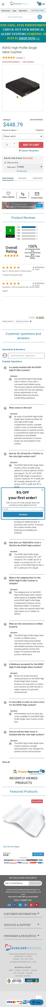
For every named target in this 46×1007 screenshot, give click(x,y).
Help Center (23, 11)
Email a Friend (37, 198)
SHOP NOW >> (29, 38)
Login (14, 11)
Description (22, 178)
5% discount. (22, 171)
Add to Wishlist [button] (8, 197)
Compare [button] (23, 197)
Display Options (7, 321)
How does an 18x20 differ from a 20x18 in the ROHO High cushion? (25, 544)
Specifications (38, 178)
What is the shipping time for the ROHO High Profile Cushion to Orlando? (25, 580)
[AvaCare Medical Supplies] (19, 3)
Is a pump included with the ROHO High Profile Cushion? (25, 368)
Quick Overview (8, 178)
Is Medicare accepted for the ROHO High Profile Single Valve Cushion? (26, 665)
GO (39, 17)
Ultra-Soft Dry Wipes (11, 847)
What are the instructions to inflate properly (26, 625)
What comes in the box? (20, 408)
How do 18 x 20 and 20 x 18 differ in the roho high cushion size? (26, 455)
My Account (6, 11)
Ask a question (28, 62)
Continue (23, 514)
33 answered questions (11, 62)
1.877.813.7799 (37, 11)
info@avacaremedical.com (23, 962)
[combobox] (23, 17)
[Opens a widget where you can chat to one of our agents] (36, 1002)
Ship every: (11, 167)
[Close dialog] (42, 490)
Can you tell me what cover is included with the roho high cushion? (26, 733)
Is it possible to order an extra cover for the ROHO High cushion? (26, 703)
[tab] (9, 178)
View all (6, 762)
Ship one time (12, 163)
